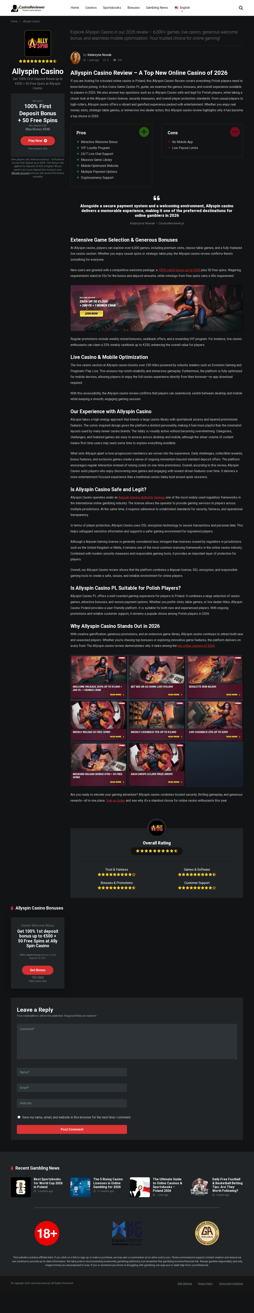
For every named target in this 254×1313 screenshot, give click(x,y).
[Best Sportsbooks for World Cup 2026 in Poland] (21, 1196)
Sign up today (115, 800)
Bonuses (133, 8)
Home (75, 8)
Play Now (35, 141)
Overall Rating (157, 842)
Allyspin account (21, 173)
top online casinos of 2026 (196, 646)
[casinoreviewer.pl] (28, 6)
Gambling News (157, 8)
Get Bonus (37, 970)
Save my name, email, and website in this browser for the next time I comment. (76, 1117)
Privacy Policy (205, 1283)
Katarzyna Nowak (100, 55)
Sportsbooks (112, 8)
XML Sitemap (185, 1283)
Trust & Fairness (116, 869)
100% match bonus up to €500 (179, 270)
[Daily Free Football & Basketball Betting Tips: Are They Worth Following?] (199, 1196)
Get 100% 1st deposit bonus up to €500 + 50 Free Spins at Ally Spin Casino (37, 938)
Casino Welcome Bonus (37, 925)
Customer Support (197, 883)
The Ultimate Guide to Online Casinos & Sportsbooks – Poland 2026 (167, 1185)
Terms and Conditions (231, 1283)
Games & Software (197, 869)
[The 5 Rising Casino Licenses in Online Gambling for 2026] (80, 1196)
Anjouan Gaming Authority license (141, 497)
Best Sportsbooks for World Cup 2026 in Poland (48, 1183)
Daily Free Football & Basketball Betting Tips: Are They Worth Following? (227, 1185)
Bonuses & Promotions (117, 883)
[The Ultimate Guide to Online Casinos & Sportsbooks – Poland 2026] (140, 1196)
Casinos (91, 8)
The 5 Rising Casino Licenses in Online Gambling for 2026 (108, 1183)
